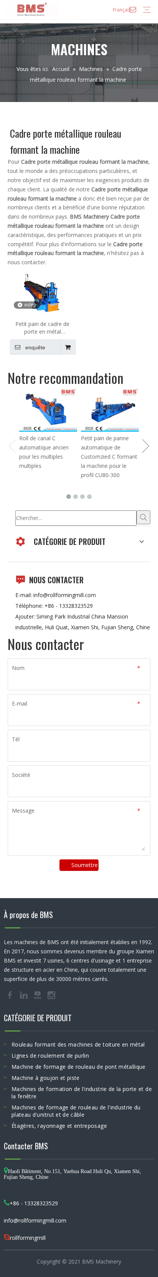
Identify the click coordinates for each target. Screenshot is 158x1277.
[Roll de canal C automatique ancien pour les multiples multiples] (48, 410)
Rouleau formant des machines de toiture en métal (78, 1044)
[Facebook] (11, 995)
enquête (35, 347)
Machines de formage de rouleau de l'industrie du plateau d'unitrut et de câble (76, 1111)
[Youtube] (38, 995)
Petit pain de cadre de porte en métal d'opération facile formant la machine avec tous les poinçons (42, 328)
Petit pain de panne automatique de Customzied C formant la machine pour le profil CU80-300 (109, 456)
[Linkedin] (24, 995)
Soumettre (84, 865)
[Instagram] (51, 995)
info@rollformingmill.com (64, 595)
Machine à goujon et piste (46, 1077)
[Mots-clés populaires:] (143, 517)
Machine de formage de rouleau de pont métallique (79, 1066)
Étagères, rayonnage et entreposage (59, 1125)
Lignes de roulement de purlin (50, 1055)
